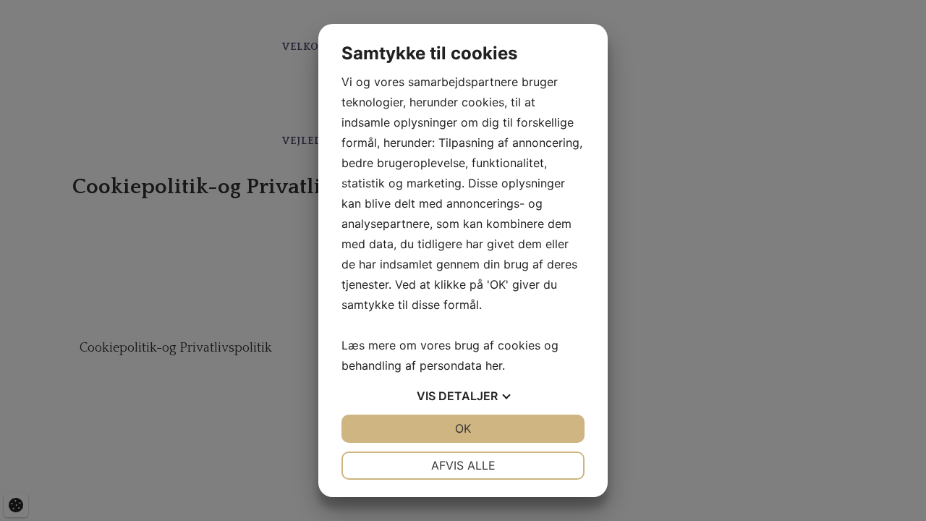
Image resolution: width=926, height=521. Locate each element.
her (493, 365)
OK (463, 428)
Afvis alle (463, 465)
